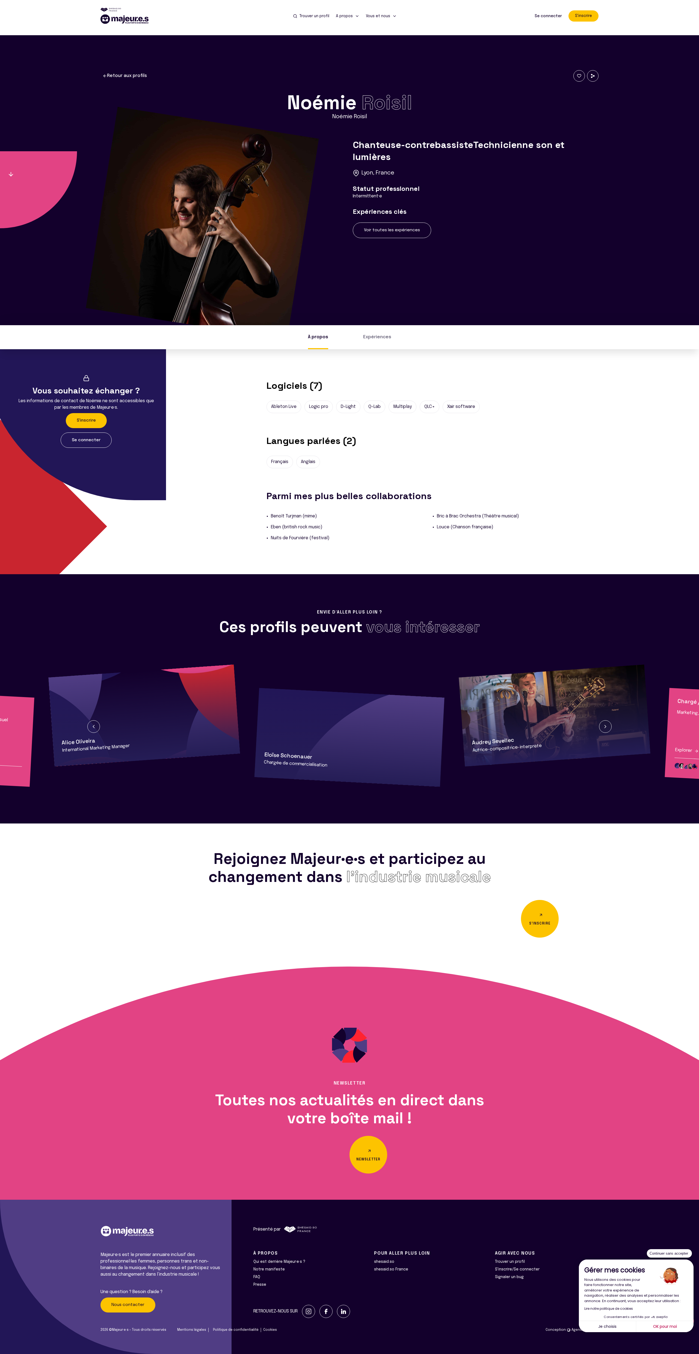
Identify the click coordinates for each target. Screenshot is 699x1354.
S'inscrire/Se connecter (517, 1269)
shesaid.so (384, 1262)
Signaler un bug (509, 1277)
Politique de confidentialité (236, 1330)
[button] (93, 726)
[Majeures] (127, 19)
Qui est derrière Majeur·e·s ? (279, 1262)
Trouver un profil (510, 1262)
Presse (259, 1285)
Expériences (377, 337)
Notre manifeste (269, 1269)
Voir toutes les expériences (392, 230)
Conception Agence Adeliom (572, 1330)
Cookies (270, 1330)
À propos (318, 337)
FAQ (256, 1277)
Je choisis (607, 1326)
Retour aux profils (127, 75)
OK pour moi (665, 1326)
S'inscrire (583, 16)
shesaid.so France (391, 1269)
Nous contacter (127, 1305)
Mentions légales (191, 1330)
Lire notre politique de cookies (608, 1308)
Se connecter (548, 16)
